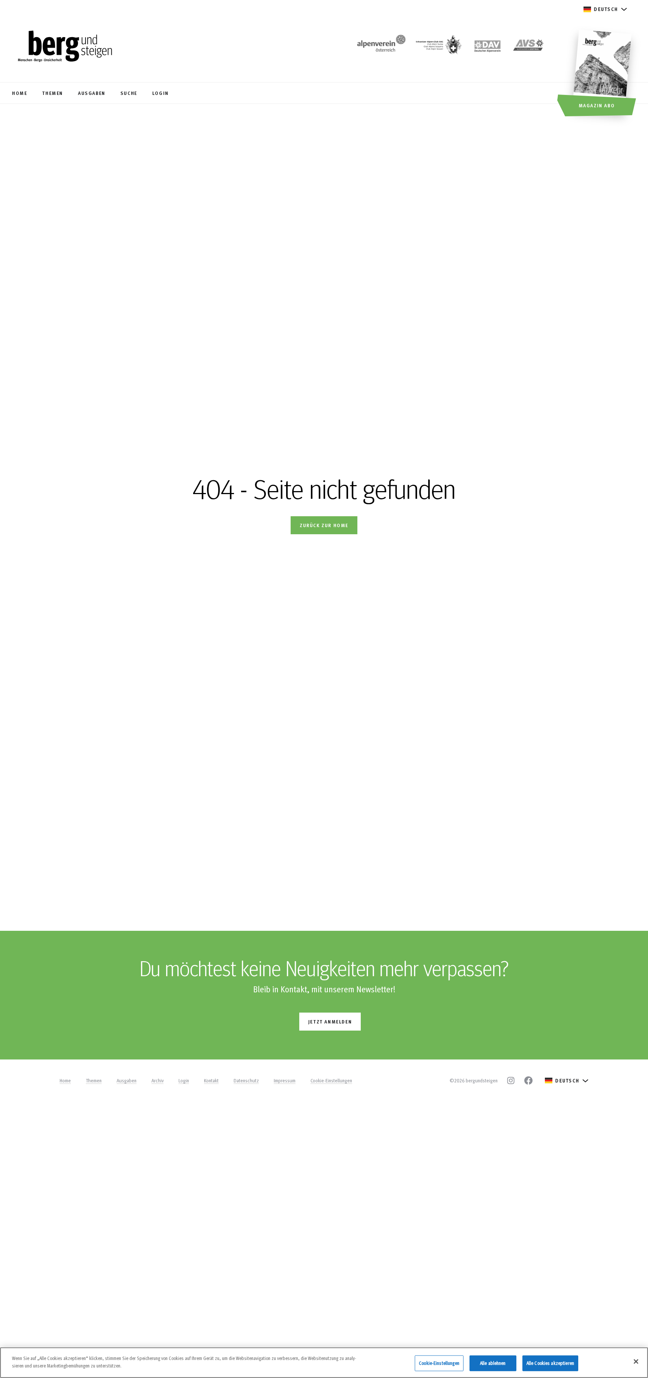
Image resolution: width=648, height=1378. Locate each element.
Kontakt (211, 1080)
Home (65, 1080)
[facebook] (528, 1080)
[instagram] (510, 1080)
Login (183, 1080)
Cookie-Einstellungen (331, 1080)
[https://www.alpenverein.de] (487, 47)
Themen (94, 1080)
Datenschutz (246, 1080)
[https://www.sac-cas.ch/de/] (438, 47)
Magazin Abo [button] (597, 105)
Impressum (285, 1080)
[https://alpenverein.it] (528, 47)
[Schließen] (636, 1361)
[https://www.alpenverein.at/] (380, 47)
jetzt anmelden (330, 1021)
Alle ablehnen (493, 1363)
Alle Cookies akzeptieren (550, 1363)
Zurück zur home (324, 525)
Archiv (158, 1080)
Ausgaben (126, 1080)
